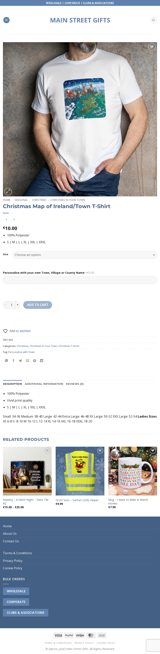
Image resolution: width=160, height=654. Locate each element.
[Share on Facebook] (13, 360)
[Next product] (6, 220)
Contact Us (11, 541)
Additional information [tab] (44, 383)
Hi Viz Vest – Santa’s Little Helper (77, 500)
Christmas (39, 200)
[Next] (157, 481)
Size (5, 254)
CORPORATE (16, 602)
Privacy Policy (12, 561)
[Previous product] (14, 220)
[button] (6, 20)
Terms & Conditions (17, 553)
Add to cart (37, 305)
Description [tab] (12, 383)
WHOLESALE (16, 591)
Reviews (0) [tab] (75, 383)
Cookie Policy (12, 568)
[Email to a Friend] (27, 360)
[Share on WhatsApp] (6, 360)
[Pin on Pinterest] (34, 360)
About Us (10, 533)
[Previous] (3, 481)
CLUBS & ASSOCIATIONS (25, 612)
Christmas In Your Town (68, 200)
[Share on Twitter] (20, 360)
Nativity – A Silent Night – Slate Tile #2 (26, 501)
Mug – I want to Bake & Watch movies (128, 501)
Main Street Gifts (80, 20)
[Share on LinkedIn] (41, 360)
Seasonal (21, 200)
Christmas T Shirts (68, 346)
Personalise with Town (21, 352)
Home (6, 200)
